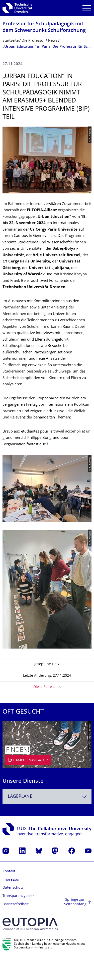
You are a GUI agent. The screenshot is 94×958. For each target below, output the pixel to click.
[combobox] (47, 796)
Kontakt (9, 871)
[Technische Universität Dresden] (17, 8)
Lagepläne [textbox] (20, 796)
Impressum (12, 879)
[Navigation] (86, 8)
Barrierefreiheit (16, 904)
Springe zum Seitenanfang (75, 902)
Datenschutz (13, 887)
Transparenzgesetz (18, 896)
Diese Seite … (44, 687)
